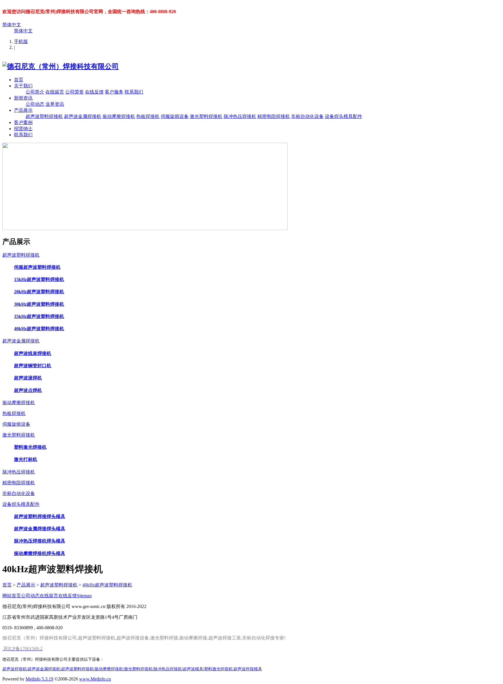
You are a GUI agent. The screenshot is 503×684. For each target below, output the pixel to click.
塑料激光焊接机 (218, 669)
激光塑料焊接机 (206, 116)
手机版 (21, 41)
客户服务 (114, 91)
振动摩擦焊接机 (118, 116)
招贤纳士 (23, 128)
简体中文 (11, 24)
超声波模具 (193, 669)
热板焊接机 (148, 116)
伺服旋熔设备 (175, 116)
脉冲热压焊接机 (240, 116)
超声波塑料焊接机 (44, 116)
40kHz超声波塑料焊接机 (107, 584)
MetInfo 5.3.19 (39, 678)
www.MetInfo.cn (95, 678)
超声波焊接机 (14, 669)
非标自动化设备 (307, 116)
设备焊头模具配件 (343, 116)
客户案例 (23, 122)
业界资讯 (54, 104)
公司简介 (35, 91)
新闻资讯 (23, 98)
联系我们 (134, 91)
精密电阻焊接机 (273, 116)
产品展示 (23, 110)
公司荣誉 (74, 91)
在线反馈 (94, 91)
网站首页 (11, 595)
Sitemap (84, 595)
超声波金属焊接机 (82, 116)
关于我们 (23, 85)
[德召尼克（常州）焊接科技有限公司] (60, 66)
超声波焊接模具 (247, 669)
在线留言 (54, 91)
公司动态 (35, 104)
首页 (18, 79)
